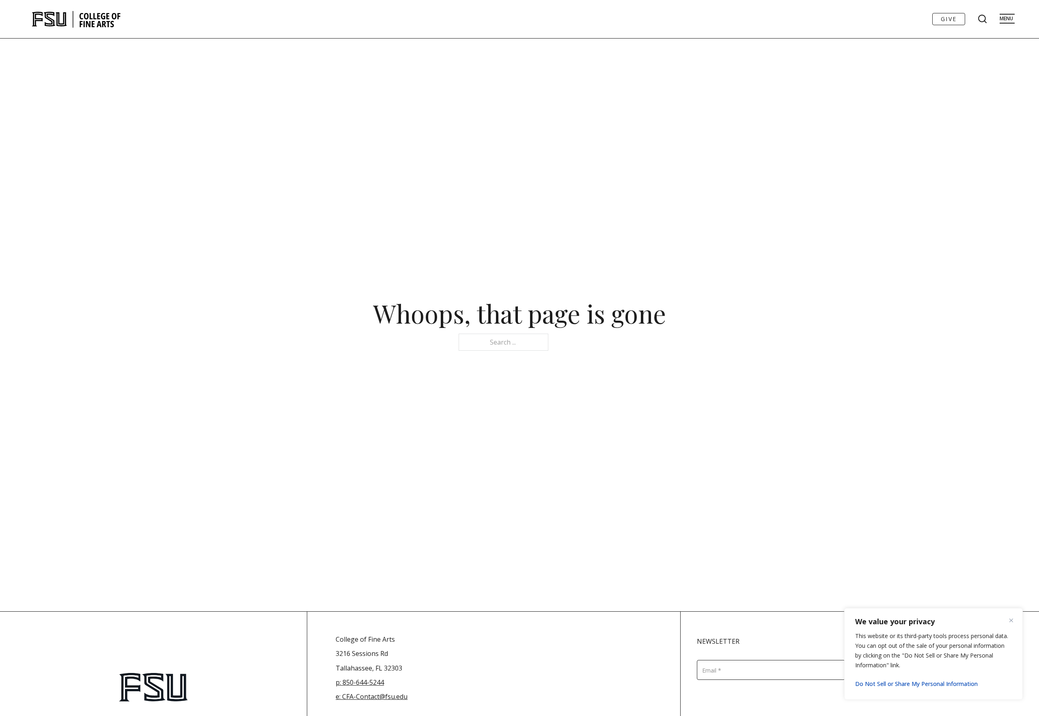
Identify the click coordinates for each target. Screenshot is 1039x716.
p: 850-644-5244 (360, 682)
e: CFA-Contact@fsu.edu (371, 696)
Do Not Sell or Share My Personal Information (916, 684)
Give (949, 19)
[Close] (1014, 620)
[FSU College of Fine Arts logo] (76, 19)
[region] (933, 654)
